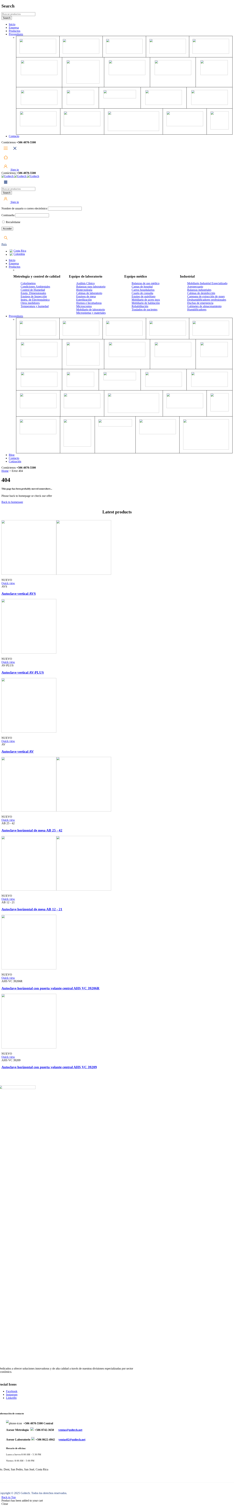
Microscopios (84, 306)
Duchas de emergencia (200, 302)
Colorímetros (28, 283)
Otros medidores (30, 302)
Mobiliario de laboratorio (90, 309)
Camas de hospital (142, 286)
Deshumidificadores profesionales (206, 299)
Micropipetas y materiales (91, 312)
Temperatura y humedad (35, 306)
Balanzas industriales (199, 289)
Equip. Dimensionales (33, 293)
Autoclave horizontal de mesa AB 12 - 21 (31, 909)
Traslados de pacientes (144, 309)
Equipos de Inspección (34, 296)
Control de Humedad (33, 289)
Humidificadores (196, 309)
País (4, 244)
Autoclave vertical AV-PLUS (22, 672)
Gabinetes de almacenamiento (204, 306)
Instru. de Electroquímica (35, 299)
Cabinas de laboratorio (89, 293)
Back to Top (8, 1497)
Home (5, 470)
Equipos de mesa (86, 296)
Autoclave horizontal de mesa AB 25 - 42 (31, 830)
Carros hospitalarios (143, 289)
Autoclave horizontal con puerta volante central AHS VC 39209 (49, 1067)
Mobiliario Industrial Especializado (207, 283)
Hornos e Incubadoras (89, 302)
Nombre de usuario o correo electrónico (24, 208)
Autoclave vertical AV (17, 751)
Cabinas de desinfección (201, 293)
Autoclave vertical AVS (18, 594)
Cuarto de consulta (142, 293)
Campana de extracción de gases (206, 296)
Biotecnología (84, 289)
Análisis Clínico (85, 283)
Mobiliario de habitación (146, 302)
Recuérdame (12, 222)
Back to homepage (12, 502)
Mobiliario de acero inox (146, 299)
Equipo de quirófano (143, 296)
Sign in (14, 169)
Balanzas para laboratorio (90, 286)
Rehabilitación (140, 306)
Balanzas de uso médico (145, 283)
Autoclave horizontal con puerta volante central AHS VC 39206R (50, 988)
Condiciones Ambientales (35, 286)
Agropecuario (195, 286)
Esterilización (84, 299)
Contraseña (7, 215)
